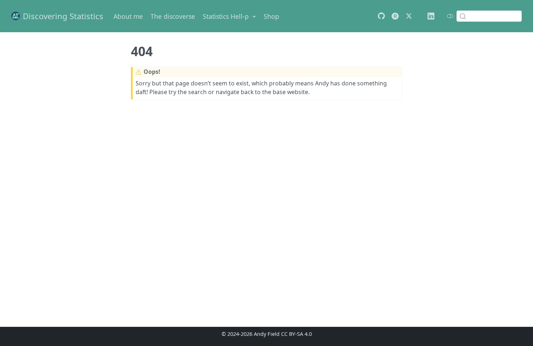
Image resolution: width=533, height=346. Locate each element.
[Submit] (462, 16)
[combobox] (489, 15)
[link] (229, 16)
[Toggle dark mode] (450, 16)
